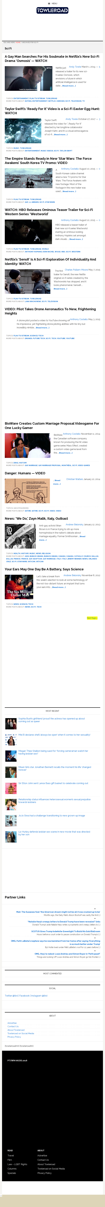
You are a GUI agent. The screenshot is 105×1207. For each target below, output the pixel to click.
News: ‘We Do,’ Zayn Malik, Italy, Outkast (36, 518)
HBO (63, 252)
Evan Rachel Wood (52, 252)
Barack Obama (36, 556)
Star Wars (50, 202)
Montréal (67, 465)
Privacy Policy (14, 1037)
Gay (26, 202)
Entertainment (21, 98)
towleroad (51, 98)
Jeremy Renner (74, 559)
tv (83, 101)
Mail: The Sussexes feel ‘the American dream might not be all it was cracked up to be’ (58, 912)
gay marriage (31, 465)
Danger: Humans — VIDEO (25, 473)
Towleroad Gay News (52, 10)
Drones (28, 338)
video (52, 511)
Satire (28, 511)
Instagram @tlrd (39, 995)
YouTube (61, 338)
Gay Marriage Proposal (49, 465)
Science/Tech (36, 336)
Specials (12, 1173)
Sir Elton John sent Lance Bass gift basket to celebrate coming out (53, 783)
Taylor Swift (66, 151)
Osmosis (60, 101)
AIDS (27, 556)
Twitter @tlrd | (12, 995)
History (23, 463)
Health (17, 553)
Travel (11, 1155)
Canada (61, 556)
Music (16, 148)
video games (84, 465)
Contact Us (13, 1026)
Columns (12, 1168)
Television (76, 101)
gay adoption (35, 559)
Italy (58, 559)
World (45, 249)
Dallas (95, 556)
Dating (28, 101)
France (17, 559)
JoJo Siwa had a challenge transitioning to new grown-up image (51, 815)
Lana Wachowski (33, 301)
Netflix (52, 101)
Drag (16, 463)
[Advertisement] (52, 381)
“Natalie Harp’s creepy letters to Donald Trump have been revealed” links (64, 922)
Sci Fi (67, 101)
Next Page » (92, 618)
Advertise (12, 1023)
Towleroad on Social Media (21, 1033)
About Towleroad (16, 1030)
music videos (47, 151)
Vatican (31, 562)
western (76, 252)
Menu (54, 3)
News (38, 553)
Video (58, 511)
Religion (46, 553)
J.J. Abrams (34, 202)
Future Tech (39, 338)
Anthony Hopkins (33, 252)
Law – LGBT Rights (17, 1164)
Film (10, 1160)
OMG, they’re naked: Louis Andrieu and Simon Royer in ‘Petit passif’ (67, 954)
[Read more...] (69, 86)
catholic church (82, 556)
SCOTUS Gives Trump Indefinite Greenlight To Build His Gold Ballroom (65, 931)
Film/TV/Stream (37, 98)
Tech (53, 338)
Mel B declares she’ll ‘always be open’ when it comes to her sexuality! (54, 734)
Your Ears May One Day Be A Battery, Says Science (44, 569)
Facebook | (25, 995)
